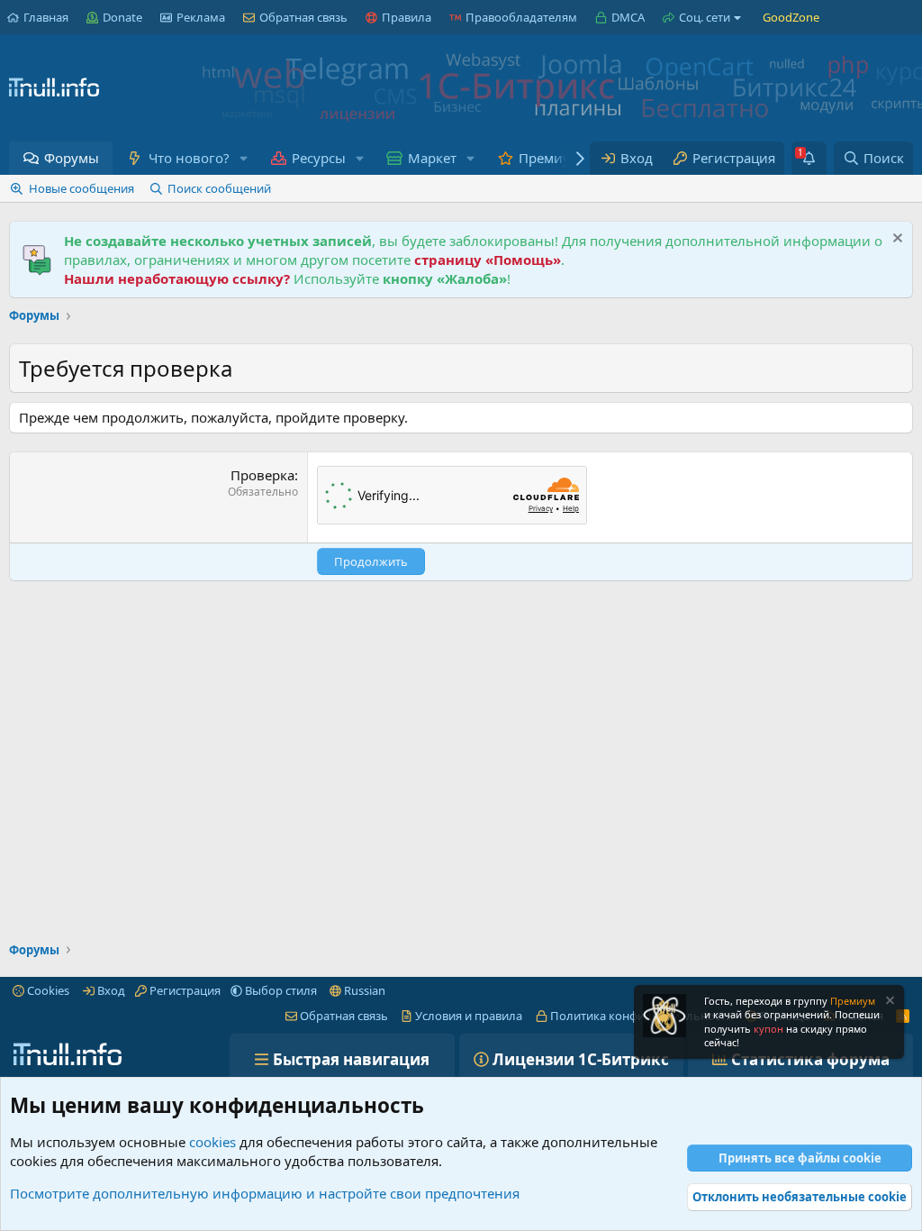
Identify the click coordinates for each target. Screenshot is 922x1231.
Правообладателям (521, 17)
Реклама (200, 17)
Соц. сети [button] (704, 17)
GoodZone (791, 17)
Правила (406, 17)
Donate (122, 17)
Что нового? (189, 158)
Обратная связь (303, 17)
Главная (45, 17)
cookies (212, 1142)
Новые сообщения (81, 188)
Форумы (71, 158)
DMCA (628, 17)
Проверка (262, 475)
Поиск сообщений (219, 188)
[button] (243, 158)
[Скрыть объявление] (895, 240)
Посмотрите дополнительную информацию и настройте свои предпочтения (265, 1193)
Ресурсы (319, 158)
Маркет (432, 158)
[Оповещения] (809, 158)
